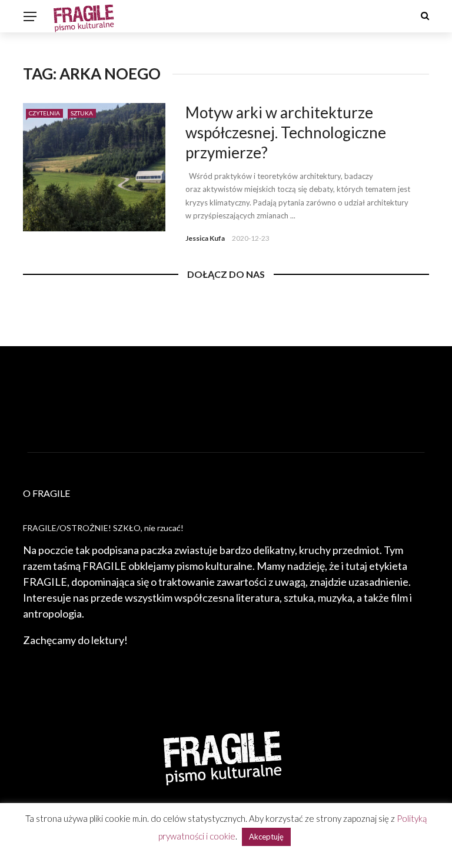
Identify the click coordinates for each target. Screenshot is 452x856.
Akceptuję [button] (266, 836)
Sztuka (82, 113)
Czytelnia (44, 113)
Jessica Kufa (205, 238)
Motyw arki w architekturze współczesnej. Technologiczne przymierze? (285, 132)
